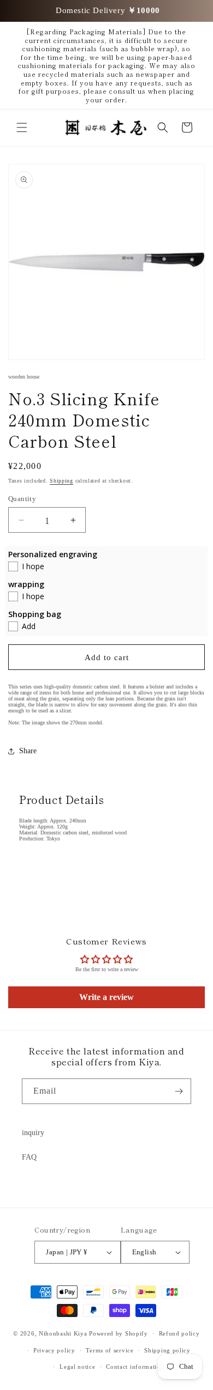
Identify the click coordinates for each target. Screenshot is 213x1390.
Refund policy (179, 1333)
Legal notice (77, 1366)
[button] (22, 127)
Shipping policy (167, 1350)
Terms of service (109, 1350)
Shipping (61, 481)
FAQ (29, 1157)
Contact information (135, 1366)
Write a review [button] (106, 997)
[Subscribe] (179, 1091)
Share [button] (28, 751)
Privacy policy (54, 1350)
